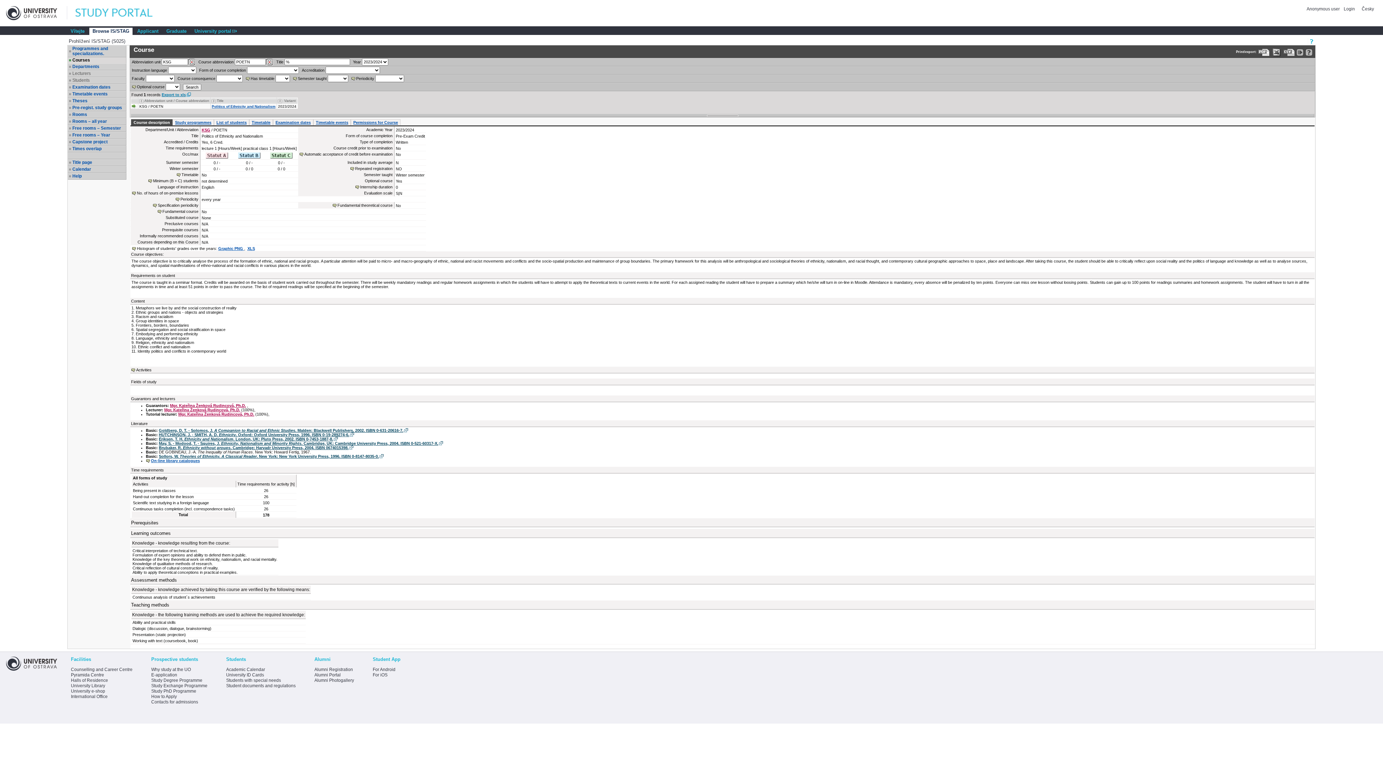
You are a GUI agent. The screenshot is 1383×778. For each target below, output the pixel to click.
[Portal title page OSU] (120, 13)
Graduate (176, 31)
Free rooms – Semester (96, 128)
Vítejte (78, 31)
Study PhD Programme (173, 691)
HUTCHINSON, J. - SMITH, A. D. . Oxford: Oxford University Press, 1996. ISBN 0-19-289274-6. (254, 435)
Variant (290, 101)
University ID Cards (245, 675)
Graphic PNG (231, 248)
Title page (82, 162)
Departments (85, 66)
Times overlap (87, 148)
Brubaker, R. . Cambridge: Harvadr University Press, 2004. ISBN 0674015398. (254, 448)
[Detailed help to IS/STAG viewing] (1309, 52)
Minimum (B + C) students (175, 181)
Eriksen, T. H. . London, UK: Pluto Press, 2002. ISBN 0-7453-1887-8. (246, 439)
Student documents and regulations (261, 685)
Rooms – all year (89, 121)
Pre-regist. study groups (97, 107)
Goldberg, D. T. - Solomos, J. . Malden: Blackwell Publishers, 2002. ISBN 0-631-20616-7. (281, 430)
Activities (144, 370)
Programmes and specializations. (90, 51)
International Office (89, 696)
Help (77, 176)
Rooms (79, 114)
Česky (1368, 9)
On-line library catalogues (175, 461)
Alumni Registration (333, 669)
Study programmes (193, 122)
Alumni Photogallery (334, 680)
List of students (231, 122)
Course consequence (196, 78)
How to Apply (164, 696)
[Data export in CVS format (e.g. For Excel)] (1289, 52)
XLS (251, 248)
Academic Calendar (245, 669)
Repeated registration (374, 168)
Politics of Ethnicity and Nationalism (244, 106)
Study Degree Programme (176, 680)
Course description (152, 122)
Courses (81, 60)
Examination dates (91, 87)
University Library (88, 685)
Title (279, 62)
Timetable (261, 122)
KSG (206, 130)
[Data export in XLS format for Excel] (1276, 52)
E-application (164, 675)
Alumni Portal (327, 675)
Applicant (147, 31)
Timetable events (90, 94)
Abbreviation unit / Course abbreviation (176, 101)
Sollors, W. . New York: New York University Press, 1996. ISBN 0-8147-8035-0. (269, 456)
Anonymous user (1324, 9)
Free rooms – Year (91, 135)
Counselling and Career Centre (102, 669)
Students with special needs (253, 680)
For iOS (380, 675)
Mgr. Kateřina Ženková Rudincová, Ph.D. (208, 405)
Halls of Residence (89, 680)
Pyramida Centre (87, 675)
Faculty (138, 78)
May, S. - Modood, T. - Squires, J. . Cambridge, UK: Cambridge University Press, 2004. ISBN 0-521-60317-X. (298, 443)
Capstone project (90, 141)
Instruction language (149, 70)
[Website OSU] (36, 13)
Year (357, 62)
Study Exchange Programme (179, 685)
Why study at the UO (171, 669)
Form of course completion (222, 70)
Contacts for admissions (174, 702)
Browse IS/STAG (111, 31)
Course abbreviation (216, 62)
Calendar (81, 169)
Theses (80, 100)
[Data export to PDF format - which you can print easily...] (1264, 52)
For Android (384, 669)
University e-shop (88, 691)
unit (146, 62)
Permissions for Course (375, 122)
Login (1349, 9)
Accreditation (313, 70)
